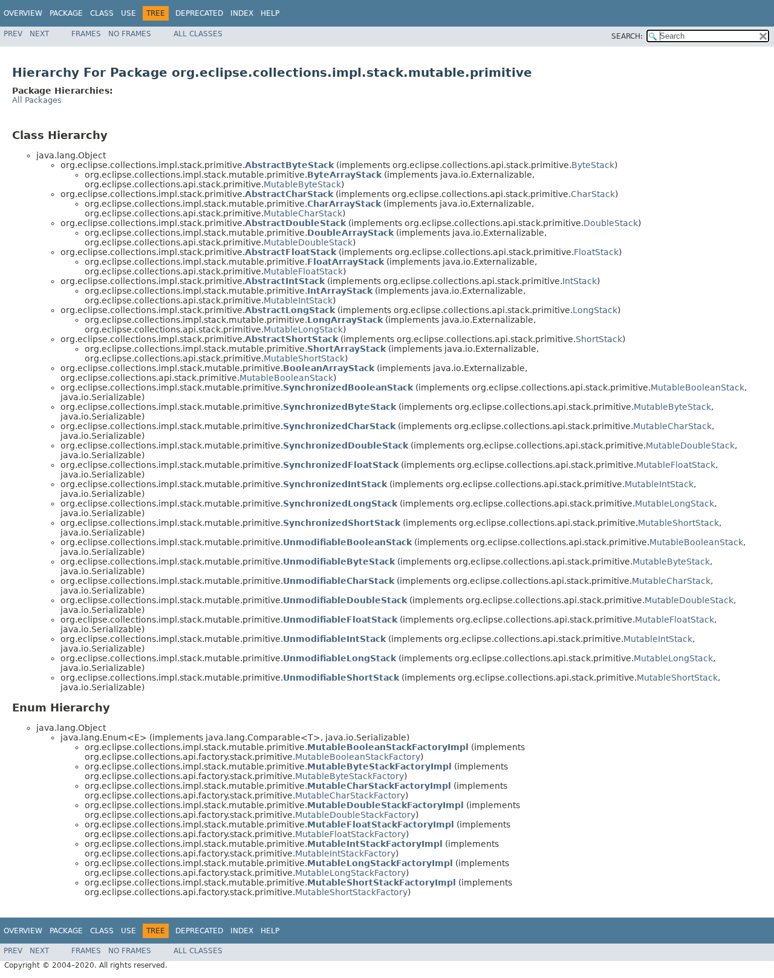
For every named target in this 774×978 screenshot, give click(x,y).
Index (241, 13)
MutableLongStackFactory (350, 873)
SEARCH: (627, 36)
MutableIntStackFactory (345, 853)
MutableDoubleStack (308, 242)
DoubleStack (611, 223)
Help (270, 13)
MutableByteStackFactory (349, 776)
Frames (86, 34)
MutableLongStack (303, 329)
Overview (23, 13)
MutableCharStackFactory (350, 795)
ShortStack (599, 339)
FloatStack (596, 252)
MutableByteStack (302, 184)
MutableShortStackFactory (351, 892)
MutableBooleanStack (286, 378)
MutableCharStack (303, 213)
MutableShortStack (304, 358)
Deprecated (199, 13)
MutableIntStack (298, 300)
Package (66, 13)
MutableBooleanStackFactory (357, 757)
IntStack (579, 281)
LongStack (595, 310)
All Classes (198, 34)
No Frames (129, 34)
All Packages (37, 100)
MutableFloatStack (303, 271)
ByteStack (592, 165)
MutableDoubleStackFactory (355, 815)
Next (39, 34)
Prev (13, 34)
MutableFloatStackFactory (350, 834)
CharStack (593, 194)
